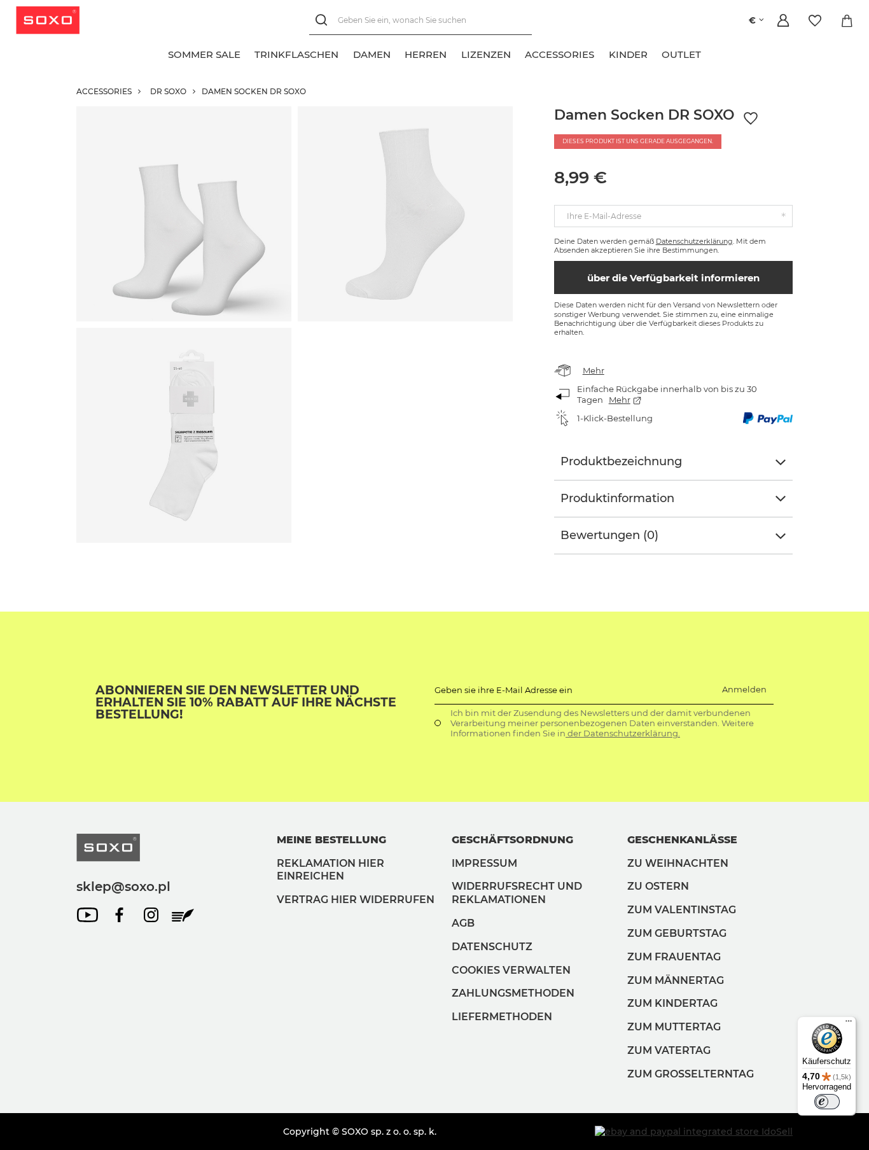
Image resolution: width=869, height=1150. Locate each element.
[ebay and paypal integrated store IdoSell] (694, 1131)
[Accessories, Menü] (602, 53)
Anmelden (744, 689)
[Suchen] (323, 20)
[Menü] (848, 1024)
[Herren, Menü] (454, 53)
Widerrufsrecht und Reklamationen (517, 893)
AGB (463, 923)
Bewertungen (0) (609, 535)
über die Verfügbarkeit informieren (673, 278)
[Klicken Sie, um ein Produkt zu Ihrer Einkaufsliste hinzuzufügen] (750, 118)
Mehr (593, 370)
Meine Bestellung (331, 840)
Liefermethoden (502, 1017)
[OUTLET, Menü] (709, 53)
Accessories (104, 91)
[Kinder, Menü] (654, 53)
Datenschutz (492, 947)
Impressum (484, 863)
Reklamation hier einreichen (330, 870)
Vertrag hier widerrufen (355, 900)
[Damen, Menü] (397, 53)
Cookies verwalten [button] (511, 970)
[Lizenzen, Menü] (518, 53)
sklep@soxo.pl (123, 886)
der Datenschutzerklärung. (623, 733)
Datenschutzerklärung (694, 241)
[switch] (827, 1101)
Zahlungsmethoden (513, 993)
